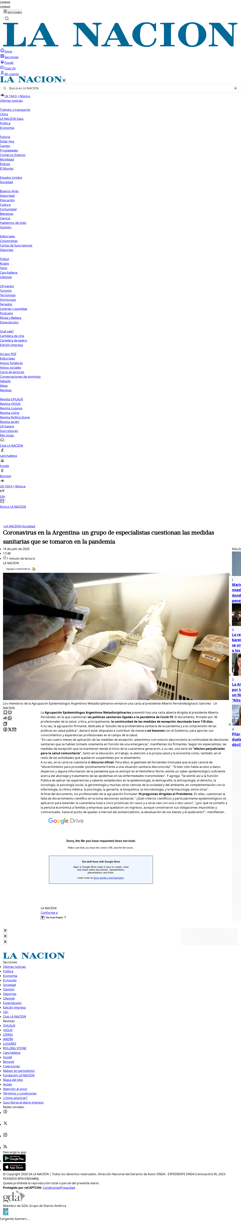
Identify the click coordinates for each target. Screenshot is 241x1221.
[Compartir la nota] (5, 718)
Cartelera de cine (12, 336)
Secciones (12, 57)
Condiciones (51, 1188)
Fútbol (4, 259)
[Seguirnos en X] (5, 1124)
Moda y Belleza (10, 318)
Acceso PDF (8, 354)
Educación (7, 200)
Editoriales (7, 236)
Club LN (10, 68)
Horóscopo (8, 300)
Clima (4, 114)
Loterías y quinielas (13, 309)
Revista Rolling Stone (15, 417)
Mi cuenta (12, 74)
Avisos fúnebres (11, 363)
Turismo (6, 291)
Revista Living (9, 413)
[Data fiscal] (5, 1214)
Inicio (8, 51)
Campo (5, 146)
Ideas (4, 386)
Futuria (5, 137)
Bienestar (7, 214)
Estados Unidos (11, 177)
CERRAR (5, 2)
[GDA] (14, 1201)
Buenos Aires (9, 191)
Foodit (9, 63)
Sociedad (28, 526)
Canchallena (8, 272)
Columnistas (9, 241)
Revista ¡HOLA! (10, 404)
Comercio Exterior (13, 155)
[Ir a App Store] (14, 1169)
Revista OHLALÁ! (11, 399)
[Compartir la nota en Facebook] (5, 729)
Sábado (5, 381)
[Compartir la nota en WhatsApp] (10, 718)
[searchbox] (119, 88)
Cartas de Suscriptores (16, 245)
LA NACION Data (11, 119)
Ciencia (5, 218)
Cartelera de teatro (13, 340)
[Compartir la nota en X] (10, 729)
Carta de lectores (12, 372)
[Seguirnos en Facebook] (5, 1113)
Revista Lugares (11, 408)
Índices (5, 164)
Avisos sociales (10, 367)
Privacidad (67, 1188)
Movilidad (7, 159)
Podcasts (6, 313)
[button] (120, 292)
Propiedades (9, 150)
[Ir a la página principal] (120, 46)
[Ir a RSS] (5, 1148)
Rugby (4, 263)
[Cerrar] (64, 80)
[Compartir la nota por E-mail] (14, 729)
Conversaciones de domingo (20, 377)
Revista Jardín (9, 422)
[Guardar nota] (5, 712)
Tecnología (7, 295)
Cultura (5, 205)
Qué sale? (7, 331)
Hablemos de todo (13, 223)
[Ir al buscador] (7, 18)
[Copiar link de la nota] (5, 724)
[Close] (5, 930)
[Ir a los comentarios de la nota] (10, 712)
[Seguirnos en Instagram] (5, 1136)
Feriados (6, 304)
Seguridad (7, 196)
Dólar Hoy (7, 141)
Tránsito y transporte (15, 110)
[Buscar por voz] (235, 88)
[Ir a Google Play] (14, 1161)
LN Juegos (7, 286)
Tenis (3, 268)
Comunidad (8, 209)
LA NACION (12, 526)
